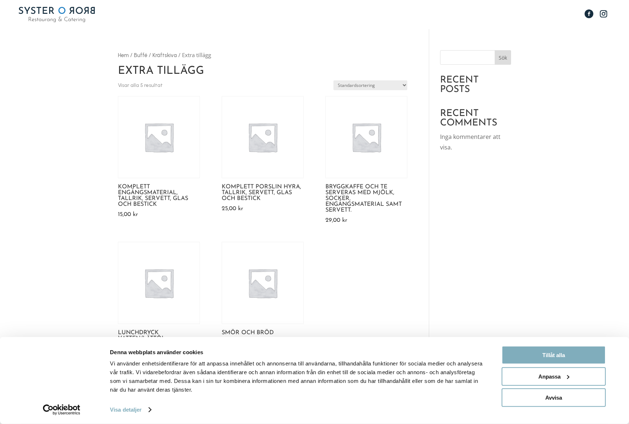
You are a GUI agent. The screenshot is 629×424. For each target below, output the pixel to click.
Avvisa (553, 398)
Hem (123, 55)
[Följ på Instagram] (603, 14)
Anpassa (549, 376)
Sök (503, 57)
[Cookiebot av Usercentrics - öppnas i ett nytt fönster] (62, 409)
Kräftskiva (165, 55)
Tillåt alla (553, 355)
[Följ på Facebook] (589, 13)
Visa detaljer (126, 410)
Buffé (140, 55)
